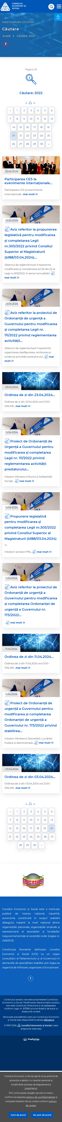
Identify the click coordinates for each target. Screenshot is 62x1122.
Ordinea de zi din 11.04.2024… (29, 657)
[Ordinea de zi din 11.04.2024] (31, 643)
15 (21, 127)
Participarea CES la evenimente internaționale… (28, 181)
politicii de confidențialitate (40, 1097)
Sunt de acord (18, 1115)
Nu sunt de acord (42, 1115)
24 (41, 135)
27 (20, 144)
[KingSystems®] (31, 1039)
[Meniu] (59, 6)
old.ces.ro (49, 1020)
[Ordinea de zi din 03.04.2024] (31, 763)
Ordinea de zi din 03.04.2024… (30, 777)
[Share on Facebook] (5, 44)
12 (45, 118)
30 (41, 144)
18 (41, 127)
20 (13, 135)
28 (27, 144)
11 (38, 118)
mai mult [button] (29, 194)
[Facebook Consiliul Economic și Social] (30, 978)
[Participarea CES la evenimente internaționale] (31, 165)
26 (13, 144)
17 (34, 127)
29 (34, 144)
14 (13, 127)
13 (52, 118)
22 (27, 135)
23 (34, 135)
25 (48, 135)
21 (21, 135)
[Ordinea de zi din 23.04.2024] (31, 381)
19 (48, 127)
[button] (58, 17)
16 (27, 127)
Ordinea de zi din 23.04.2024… (30, 395)
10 (31, 118)
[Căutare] (51, 7)
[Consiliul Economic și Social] (5, 6)
